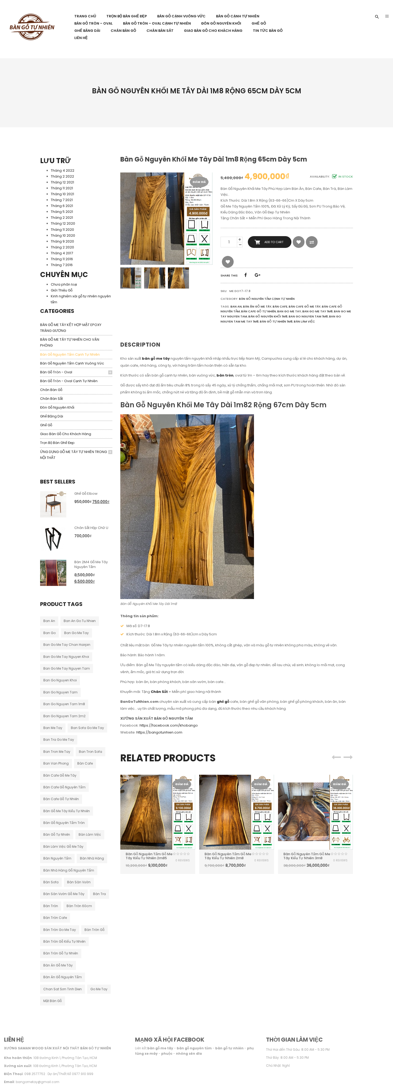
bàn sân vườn (79, 882)
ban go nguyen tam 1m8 (64, 704)
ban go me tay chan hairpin (66, 644)
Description (140, 344)
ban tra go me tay (58, 739)
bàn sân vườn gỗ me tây (63, 894)
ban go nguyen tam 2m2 (64, 716)
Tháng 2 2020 (62, 247)
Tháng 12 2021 (62, 182)
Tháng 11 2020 (62, 229)
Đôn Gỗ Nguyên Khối (57, 407)
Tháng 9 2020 (62, 241)
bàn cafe (85, 763)
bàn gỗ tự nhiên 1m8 (276, 321)
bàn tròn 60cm (79, 906)
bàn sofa (51, 882)
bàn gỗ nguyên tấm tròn (64, 822)
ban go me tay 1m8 (317, 311)
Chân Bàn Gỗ (51, 389)
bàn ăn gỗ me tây (58, 965)
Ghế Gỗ (46, 425)
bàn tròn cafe (55, 917)
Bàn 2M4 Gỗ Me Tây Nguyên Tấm (91, 564)
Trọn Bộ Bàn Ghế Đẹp (57, 442)
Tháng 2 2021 (62, 217)
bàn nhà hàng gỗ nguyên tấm (68, 870)
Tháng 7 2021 (62, 199)
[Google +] (257, 275)
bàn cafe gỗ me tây (59, 775)
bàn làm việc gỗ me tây (63, 846)
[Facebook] (245, 275)
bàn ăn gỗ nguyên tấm (62, 977)
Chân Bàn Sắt (51, 398)
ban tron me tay (56, 751)
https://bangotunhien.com (159, 732)
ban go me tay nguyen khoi (66, 656)
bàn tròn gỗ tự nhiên (60, 953)
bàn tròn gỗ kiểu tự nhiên (64, 941)
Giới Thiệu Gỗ (61, 290)
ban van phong (56, 763)
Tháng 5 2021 (62, 211)
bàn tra (99, 894)
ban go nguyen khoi (60, 680)
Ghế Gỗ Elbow (86, 493)
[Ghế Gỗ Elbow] (53, 503)
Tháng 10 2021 (62, 194)
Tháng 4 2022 (62, 170)
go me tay (98, 989)
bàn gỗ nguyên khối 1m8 (267, 316)
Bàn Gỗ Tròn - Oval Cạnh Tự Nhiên (69, 380)
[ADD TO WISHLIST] (299, 242)
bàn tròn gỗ (94, 929)
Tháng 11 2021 (62, 188)
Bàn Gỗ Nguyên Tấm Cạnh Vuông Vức (72, 363)
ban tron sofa (90, 751)
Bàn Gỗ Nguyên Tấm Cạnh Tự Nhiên (70, 354)
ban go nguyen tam (60, 692)
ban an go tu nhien (80, 621)
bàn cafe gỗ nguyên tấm (64, 787)
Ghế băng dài (51, 416)
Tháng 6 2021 (62, 205)
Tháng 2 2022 (62, 176)
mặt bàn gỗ (52, 1001)
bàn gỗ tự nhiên (56, 834)
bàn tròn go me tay (59, 929)
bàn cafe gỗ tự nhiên (61, 799)
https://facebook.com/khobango (169, 725)
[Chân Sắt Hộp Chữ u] (53, 538)
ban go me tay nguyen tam (66, 668)
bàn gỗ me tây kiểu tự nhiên (66, 811)
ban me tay (52, 728)
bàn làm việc (90, 834)
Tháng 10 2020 (63, 235)
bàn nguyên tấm (57, 858)
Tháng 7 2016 (62, 264)
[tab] (142, 345)
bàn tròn (50, 906)
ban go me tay (76, 633)
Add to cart (273, 242)
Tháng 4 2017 (62, 253)
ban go (49, 633)
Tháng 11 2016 (62, 259)
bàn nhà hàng (92, 858)
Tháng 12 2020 (63, 223)
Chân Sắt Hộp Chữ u (91, 527)
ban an (49, 621)
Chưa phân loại (64, 284)
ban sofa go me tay (87, 728)
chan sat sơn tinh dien (62, 989)
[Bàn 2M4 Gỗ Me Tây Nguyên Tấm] (53, 572)
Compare (312, 242)
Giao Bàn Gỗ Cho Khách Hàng (65, 433)
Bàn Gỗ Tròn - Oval (56, 372)
